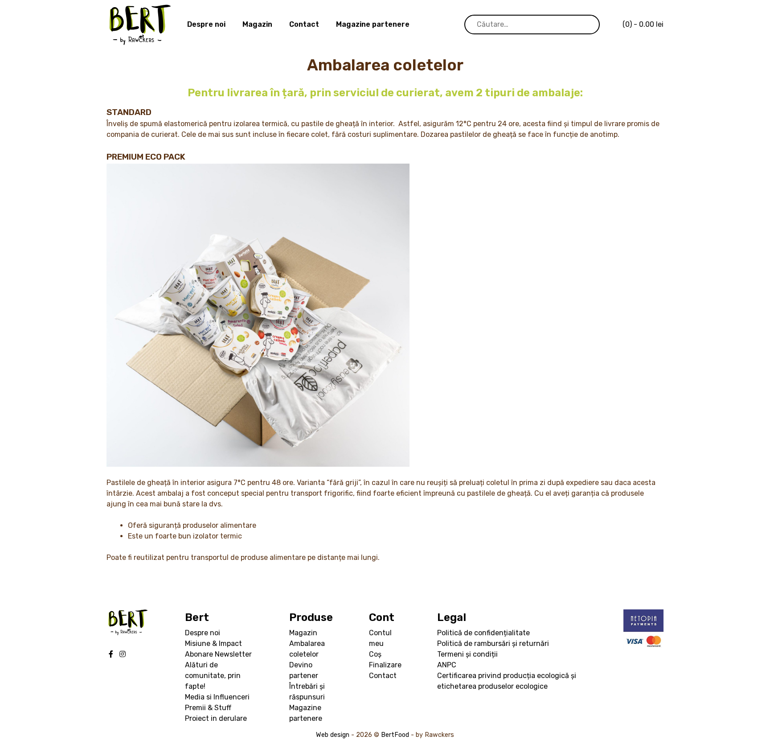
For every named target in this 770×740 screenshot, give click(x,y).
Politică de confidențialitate (483, 633)
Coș (375, 654)
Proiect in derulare (216, 718)
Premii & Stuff (208, 707)
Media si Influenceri (217, 697)
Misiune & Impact (213, 643)
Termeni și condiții (467, 654)
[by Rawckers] (139, 24)
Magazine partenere (373, 24)
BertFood (395, 735)
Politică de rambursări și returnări (493, 643)
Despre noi (206, 24)
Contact (304, 24)
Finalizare (385, 665)
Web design (332, 735)
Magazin (257, 24)
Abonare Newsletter (218, 654)
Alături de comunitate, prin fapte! (213, 676)
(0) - (643, 24)
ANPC (446, 665)
